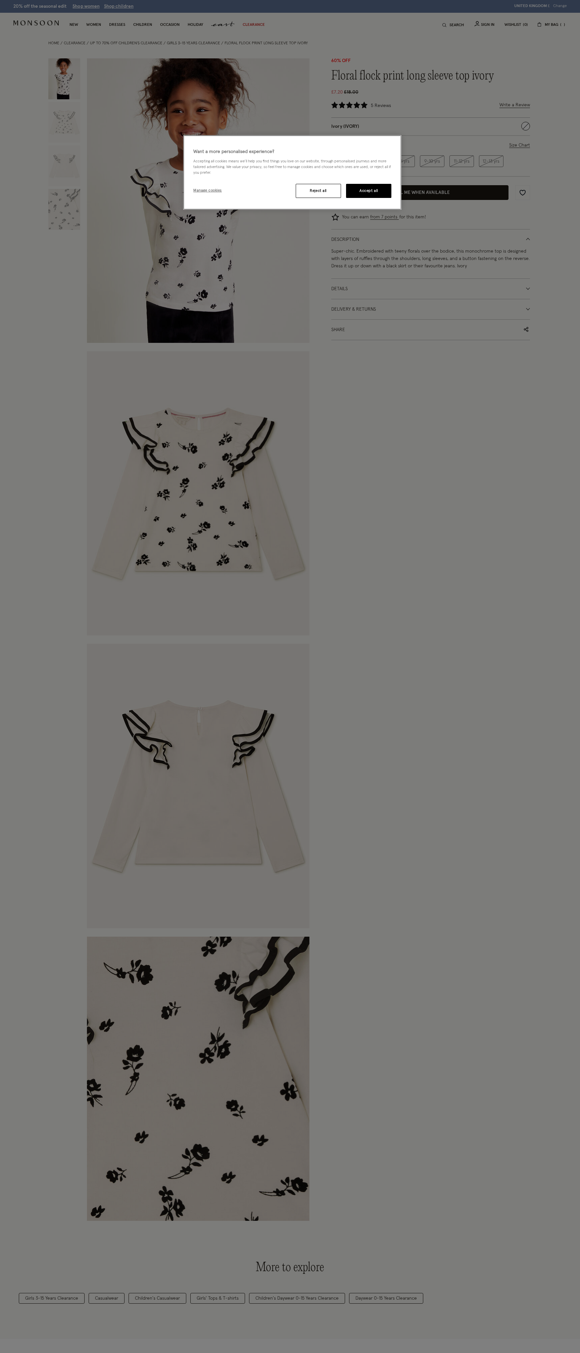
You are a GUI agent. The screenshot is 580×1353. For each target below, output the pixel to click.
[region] (292, 172)
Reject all (318, 191)
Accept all (368, 191)
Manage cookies (207, 191)
